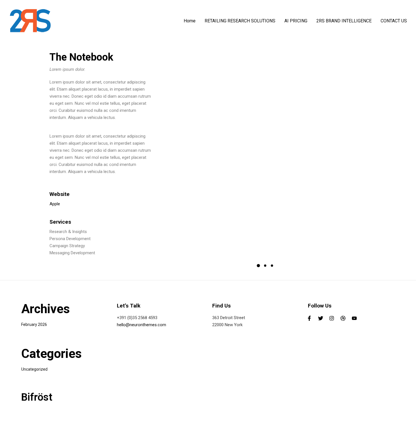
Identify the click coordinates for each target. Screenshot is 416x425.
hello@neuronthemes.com (141, 324)
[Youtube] (354, 318)
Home (190, 21)
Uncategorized (34, 369)
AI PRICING (295, 21)
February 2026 (34, 324)
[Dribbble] (343, 318)
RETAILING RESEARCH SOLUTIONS (240, 21)
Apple (55, 203)
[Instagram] (332, 318)
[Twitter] (320, 318)
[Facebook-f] (309, 318)
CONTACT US (394, 21)
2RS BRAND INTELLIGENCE (344, 21)
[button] (258, 265)
